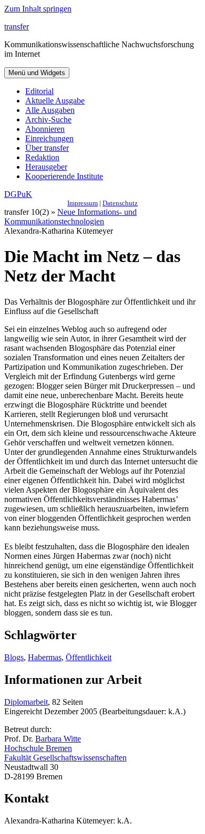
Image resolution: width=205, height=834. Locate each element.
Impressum (82, 203)
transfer (16, 26)
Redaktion (42, 157)
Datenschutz (120, 203)
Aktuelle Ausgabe (55, 100)
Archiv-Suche (48, 119)
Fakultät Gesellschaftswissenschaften (65, 757)
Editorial (39, 91)
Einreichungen (49, 138)
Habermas (45, 657)
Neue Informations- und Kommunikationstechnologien (70, 216)
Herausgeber (46, 166)
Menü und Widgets (36, 73)
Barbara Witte (58, 738)
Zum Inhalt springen (37, 8)
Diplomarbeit (26, 701)
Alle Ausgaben (50, 110)
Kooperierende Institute (64, 176)
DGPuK (18, 194)
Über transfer (47, 147)
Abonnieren (45, 128)
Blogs (14, 657)
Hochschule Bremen (38, 748)
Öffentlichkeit (88, 657)
